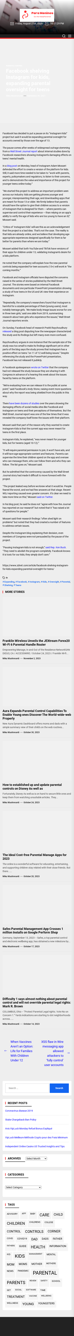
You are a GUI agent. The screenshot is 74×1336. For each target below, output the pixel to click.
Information (57, 1246)
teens (18, 585)
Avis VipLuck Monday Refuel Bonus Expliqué (28, 1128)
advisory (12, 1214)
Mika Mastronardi (14, 96)
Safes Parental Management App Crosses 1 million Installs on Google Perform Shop (33, 930)
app (24, 1213)
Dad (34, 1239)
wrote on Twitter (40, 367)
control (14, 1231)
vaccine (33, 1296)
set (9, 1290)
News (10, 1271)
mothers (51, 1263)
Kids (45, 581)
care (44, 1215)
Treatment (16, 1296)
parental (66, 581)
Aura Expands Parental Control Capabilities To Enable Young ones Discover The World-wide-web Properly (37, 714)
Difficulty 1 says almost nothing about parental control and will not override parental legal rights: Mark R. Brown (37, 1002)
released (7, 331)
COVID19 (22, 1238)
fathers (11, 1245)
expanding (9, 581)
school (56, 1281)
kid (8, 1254)
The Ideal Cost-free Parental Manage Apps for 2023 (35, 856)
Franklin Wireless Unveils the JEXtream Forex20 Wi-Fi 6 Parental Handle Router (36, 642)
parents (16, 1282)
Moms (23, 1264)
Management (35, 1254)
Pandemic (23, 1270)
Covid (10, 1238)
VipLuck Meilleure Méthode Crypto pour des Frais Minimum (36, 1137)
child (58, 1215)
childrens (34, 1222)
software (31, 1290)
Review (33, 1281)
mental (51, 1254)
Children (16, 1223)
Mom (10, 1264)
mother (36, 1264)
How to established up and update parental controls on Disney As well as (32, 786)
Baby (32, 1214)
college (49, 1222)
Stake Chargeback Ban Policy (20, 1119)
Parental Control (14, 66)
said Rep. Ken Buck (55, 547)
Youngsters (46, 1303)
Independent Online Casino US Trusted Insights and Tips (35, 1146)
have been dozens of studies (24, 403)
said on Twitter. (45, 497)
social (18, 1290)
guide (23, 1246)
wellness (12, 1303)
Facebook (22, 581)
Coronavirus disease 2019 (19, 1110)
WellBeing (46, 1296)
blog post (12, 165)
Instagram (35, 581)
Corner (54, 1231)
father (57, 1238)
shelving (8, 585)
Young (28, 1304)
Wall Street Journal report (23, 151)
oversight (54, 581)
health (38, 1247)
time (42, 1290)
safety (44, 1281)
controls (34, 1232)
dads (45, 1238)
